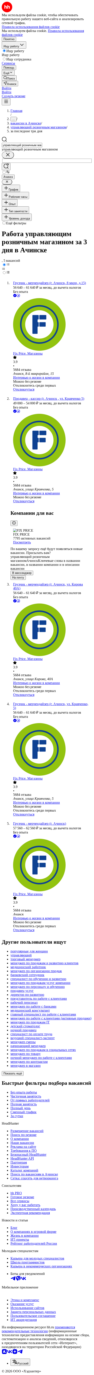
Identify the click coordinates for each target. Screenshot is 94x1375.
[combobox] (22, 145)
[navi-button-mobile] (6, 101)
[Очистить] (8, 155)
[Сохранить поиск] (6, 166)
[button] (6, 88)
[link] (9, 78)
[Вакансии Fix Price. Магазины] (51, 325)
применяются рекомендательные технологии (38, 1329)
